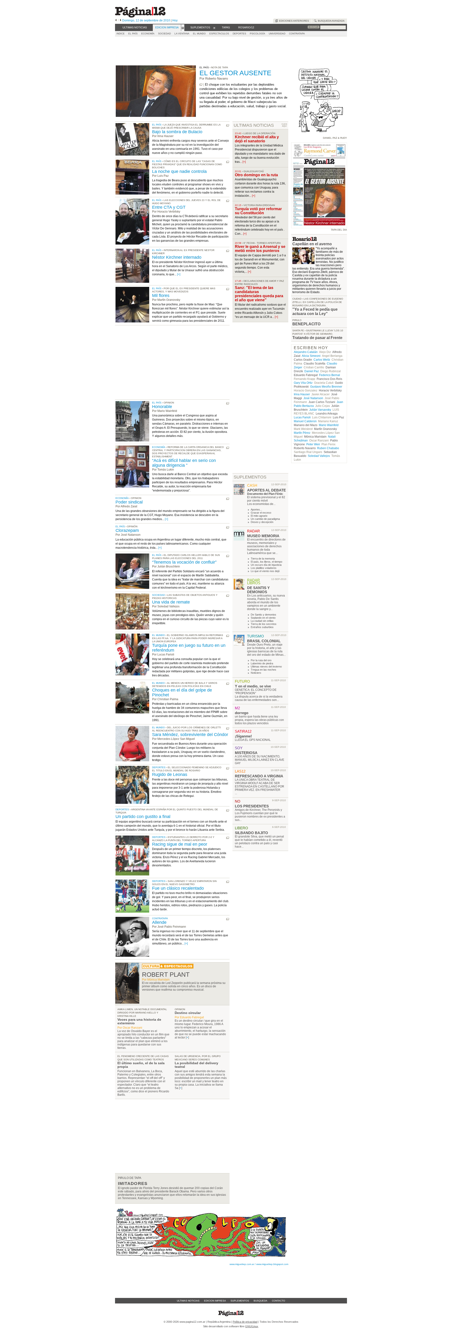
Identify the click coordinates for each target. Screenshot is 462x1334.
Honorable (162, 406)
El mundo (158, 635)
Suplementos (240, 1300)
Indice (120, 33)
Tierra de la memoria (263, 558)
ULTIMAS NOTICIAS (254, 125)
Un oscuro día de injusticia (266, 564)
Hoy (175, 20)
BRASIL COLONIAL (264, 641)
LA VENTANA (181, 33)
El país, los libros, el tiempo (266, 561)
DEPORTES (239, 33)
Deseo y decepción (262, 522)
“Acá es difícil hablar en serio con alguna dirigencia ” (184, 463)
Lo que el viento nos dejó (265, 571)
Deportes (159, 767)
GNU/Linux (251, 1326)
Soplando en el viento (263, 617)
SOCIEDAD (164, 33)
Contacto (278, 1300)
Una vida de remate (171, 602)
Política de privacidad (245, 1321)
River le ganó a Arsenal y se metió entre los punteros (260, 249)
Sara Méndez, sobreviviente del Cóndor (190, 734)
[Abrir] (182, 27)
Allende (159, 922)
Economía (158, 447)
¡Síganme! (243, 736)
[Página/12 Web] (140, 16)
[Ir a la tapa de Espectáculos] (167, 967)
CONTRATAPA (297, 33)
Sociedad (158, 595)
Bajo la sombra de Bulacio (177, 131)
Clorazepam (127, 530)
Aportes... (256, 509)
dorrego (241, 713)
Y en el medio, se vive (253, 686)
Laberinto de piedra (262, 663)
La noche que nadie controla (179, 171)
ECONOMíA (147, 33)
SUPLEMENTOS (250, 477)
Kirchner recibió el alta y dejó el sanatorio (257, 139)
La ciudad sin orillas (262, 620)
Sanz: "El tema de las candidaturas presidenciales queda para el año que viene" (259, 294)
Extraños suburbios (262, 627)
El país (156, 124)
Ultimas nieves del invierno (266, 666)
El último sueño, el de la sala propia (141, 1065)
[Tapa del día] (319, 226)
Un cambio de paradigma (265, 518)
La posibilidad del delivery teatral (196, 1065)
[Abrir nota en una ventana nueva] (200, 84)
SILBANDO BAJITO (251, 833)
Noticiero (256, 672)
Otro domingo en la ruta (256, 175)
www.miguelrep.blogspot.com (272, 1264)
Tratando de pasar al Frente (317, 338)
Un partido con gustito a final (143, 816)
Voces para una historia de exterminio (139, 1021)
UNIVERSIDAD (277, 33)
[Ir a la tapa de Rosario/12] (304, 240)
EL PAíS (133, 33)
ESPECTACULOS (219, 33)
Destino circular (188, 1013)
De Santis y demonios (263, 614)
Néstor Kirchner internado (176, 257)
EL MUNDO (199, 33)
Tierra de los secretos (263, 624)
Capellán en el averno (312, 244)
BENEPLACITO (306, 324)
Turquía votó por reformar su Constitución (258, 211)
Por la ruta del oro (261, 660)
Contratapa (160, 918)
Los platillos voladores (263, 567)
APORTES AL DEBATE (266, 490)
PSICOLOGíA (257, 33)
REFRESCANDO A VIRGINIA (259, 776)
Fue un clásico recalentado (178, 888)
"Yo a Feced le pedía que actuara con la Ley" (315, 311)
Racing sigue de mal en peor (179, 844)
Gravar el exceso (261, 512)
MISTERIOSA (246, 753)
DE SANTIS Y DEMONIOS (258, 590)
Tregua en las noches (263, 669)
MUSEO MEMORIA (263, 536)
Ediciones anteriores (293, 20)
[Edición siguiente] (121, 20)
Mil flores (160, 295)
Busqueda (260, 1300)
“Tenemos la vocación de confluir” (184, 562)
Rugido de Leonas (169, 774)
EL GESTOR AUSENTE (235, 73)
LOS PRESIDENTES (252, 806)
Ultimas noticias (188, 1300)
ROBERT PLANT (166, 974)
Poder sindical (129, 502)
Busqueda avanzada (330, 20)
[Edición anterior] (116, 20)
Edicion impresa (215, 1300)
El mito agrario (259, 515)
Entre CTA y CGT (169, 207)
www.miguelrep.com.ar (242, 1264)
